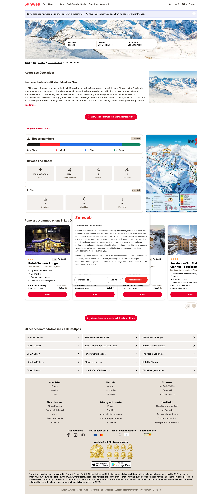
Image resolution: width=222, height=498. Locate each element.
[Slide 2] (172, 209)
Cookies (111, 410)
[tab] (38, 128)
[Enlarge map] (171, 173)
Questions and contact (167, 406)
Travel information (167, 418)
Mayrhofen (111, 390)
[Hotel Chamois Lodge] (47, 262)
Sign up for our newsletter (167, 422)
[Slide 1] (170, 209)
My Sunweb (167, 410)
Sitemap (55, 422)
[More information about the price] (66, 288)
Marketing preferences (111, 418)
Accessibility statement (111, 414)
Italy (55, 394)
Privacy (110, 406)
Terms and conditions (167, 414)
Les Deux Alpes (93, 88)
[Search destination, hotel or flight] (170, 4)
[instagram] (76, 436)
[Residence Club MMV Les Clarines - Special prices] (190, 262)
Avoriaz (111, 386)
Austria (54, 390)
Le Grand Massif (167, 394)
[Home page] (32, 4)
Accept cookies (135, 280)
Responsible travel (55, 410)
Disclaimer (111, 422)
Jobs (54, 414)
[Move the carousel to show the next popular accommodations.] (194, 306)
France (114, 88)
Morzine (111, 394)
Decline (114, 280)
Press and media (55, 418)
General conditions (93, 489)
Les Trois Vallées (167, 386)
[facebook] (68, 436)
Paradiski (167, 390)
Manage (81, 280)
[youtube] (83, 436)
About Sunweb (55, 406)
